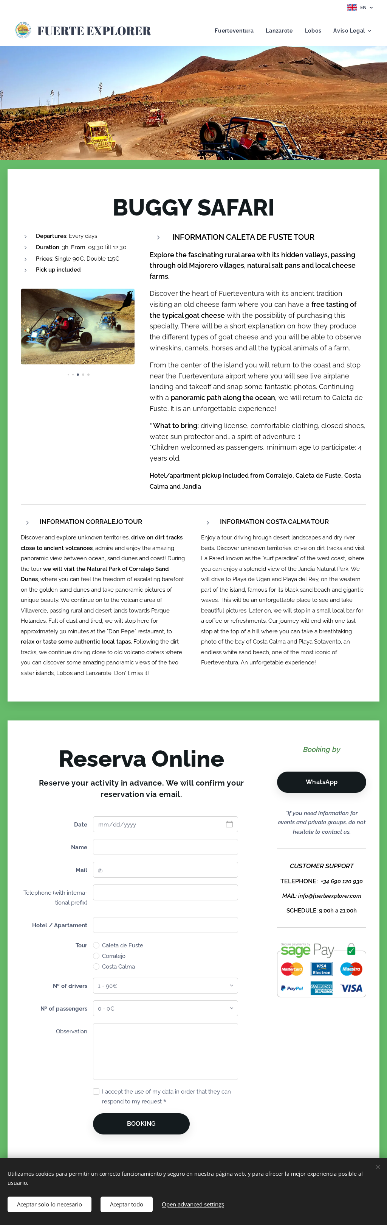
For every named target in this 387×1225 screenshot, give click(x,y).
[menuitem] (236, 30)
